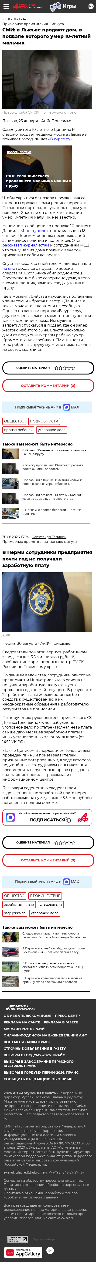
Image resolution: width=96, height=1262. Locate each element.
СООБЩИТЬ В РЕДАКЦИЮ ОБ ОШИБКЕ (38, 1079)
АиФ (6, 635)
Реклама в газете (61, 1022)
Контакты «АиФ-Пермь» (27, 1042)
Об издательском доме (27, 1016)
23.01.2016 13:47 (14, 19)
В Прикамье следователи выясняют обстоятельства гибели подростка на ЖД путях (52, 967)
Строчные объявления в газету (35, 1048)
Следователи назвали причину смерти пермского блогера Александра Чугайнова (54, 935)
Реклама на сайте (22, 1022)
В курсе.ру (60, 139)
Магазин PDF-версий (24, 1029)
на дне (8, 268)
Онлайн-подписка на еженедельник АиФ (45, 1035)
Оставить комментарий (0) (48, 386)
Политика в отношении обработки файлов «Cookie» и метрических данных (41, 1195)
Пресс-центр (67, 1016)
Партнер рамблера (44, 1239)
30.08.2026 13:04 (15, 537)
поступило (36, 231)
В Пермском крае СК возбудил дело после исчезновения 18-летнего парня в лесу (53, 950)
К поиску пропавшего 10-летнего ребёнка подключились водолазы (52, 467)
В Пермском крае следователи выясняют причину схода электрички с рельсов (52, 980)
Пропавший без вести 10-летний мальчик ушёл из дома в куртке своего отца (52, 496)
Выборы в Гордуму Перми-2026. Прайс (41, 1072)
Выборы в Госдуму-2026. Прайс (34, 1055)
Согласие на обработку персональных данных (43, 1180)
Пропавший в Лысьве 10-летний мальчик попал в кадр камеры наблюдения (52, 482)
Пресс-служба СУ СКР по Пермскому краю (39, 112)
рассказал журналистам (25, 245)
